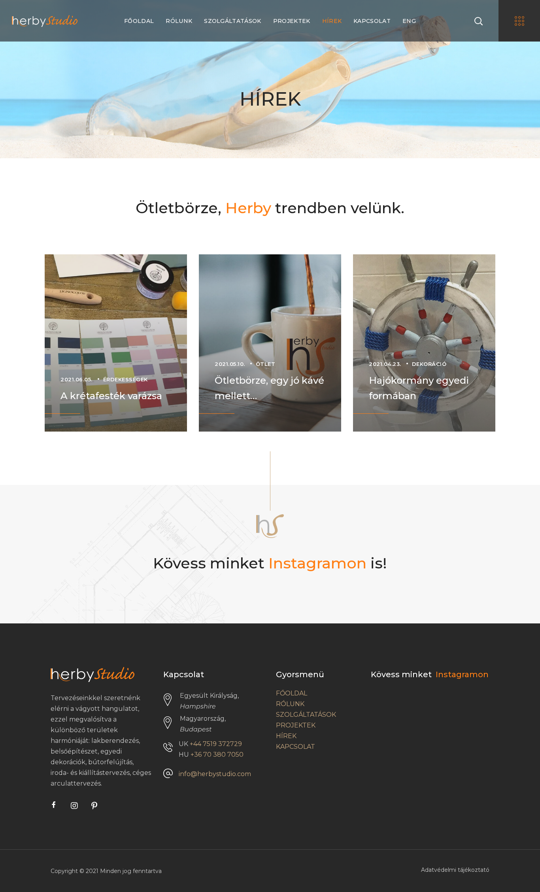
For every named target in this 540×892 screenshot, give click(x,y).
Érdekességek (125, 379)
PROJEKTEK (295, 725)
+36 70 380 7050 (217, 754)
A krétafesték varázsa (111, 395)
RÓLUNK (290, 704)
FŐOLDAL (291, 693)
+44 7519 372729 (216, 744)
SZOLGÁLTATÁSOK (306, 714)
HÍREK (286, 736)
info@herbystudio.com (215, 774)
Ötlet (266, 364)
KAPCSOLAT (295, 746)
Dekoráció (429, 364)
